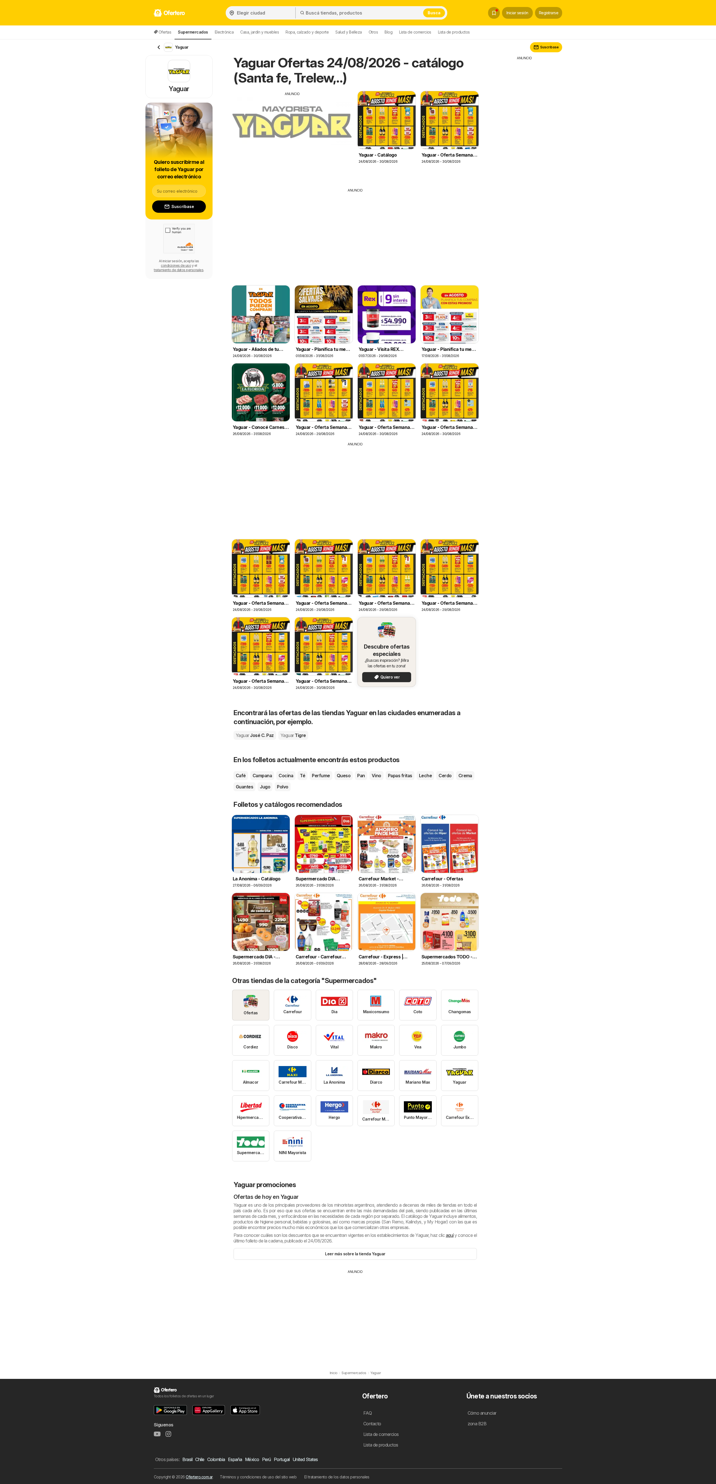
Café (241, 775)
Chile (199, 1459)
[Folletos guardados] (494, 13)
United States (305, 1459)
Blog (388, 32)
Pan (361, 775)
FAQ (367, 1413)
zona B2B (477, 1423)
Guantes (244, 787)
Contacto (372, 1423)
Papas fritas (400, 775)
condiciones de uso (176, 265)
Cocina (286, 775)
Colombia (216, 1459)
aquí (450, 1235)
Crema (465, 775)
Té (302, 775)
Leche (425, 775)
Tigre (293, 735)
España (235, 1459)
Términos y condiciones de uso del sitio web (258, 1476)
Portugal (282, 1459)
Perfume (321, 775)
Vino (376, 775)
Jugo (265, 787)
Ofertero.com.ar (199, 1476)
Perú (266, 1459)
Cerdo (445, 775)
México (252, 1459)
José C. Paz (255, 735)
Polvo (282, 787)
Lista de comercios (415, 32)
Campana (262, 775)
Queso (343, 775)
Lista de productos (454, 32)
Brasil (187, 1459)
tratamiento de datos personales (178, 270)
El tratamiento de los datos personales (336, 1476)
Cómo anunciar (482, 1413)
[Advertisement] (292, 135)
